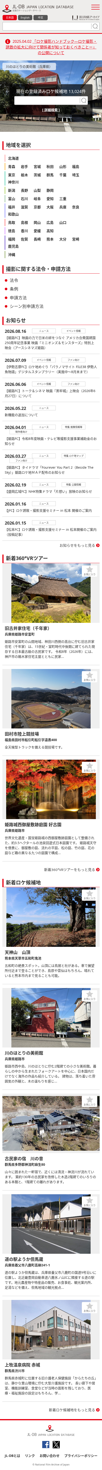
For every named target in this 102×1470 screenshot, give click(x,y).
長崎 (37, 239)
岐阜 (37, 198)
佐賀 (24, 239)
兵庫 (62, 207)
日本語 (10, 17)
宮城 (37, 166)
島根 (24, 222)
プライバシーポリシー (80, 1455)
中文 (40, 17)
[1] (94, 26)
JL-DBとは (12, 1455)
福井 (11, 207)
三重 (62, 198)
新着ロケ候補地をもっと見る (72, 1409)
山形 (62, 166)
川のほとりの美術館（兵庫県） (29, 66)
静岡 (50, 190)
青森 (11, 166)
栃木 (24, 174)
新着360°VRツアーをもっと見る (69, 869)
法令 (14, 280)
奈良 (75, 207)
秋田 (50, 166)
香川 (24, 230)
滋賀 (24, 207)
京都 (37, 207)
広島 (50, 222)
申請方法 (18, 297)
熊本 (50, 239)
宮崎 (75, 239)
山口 (62, 222)
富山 (11, 198)
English (25, 17)
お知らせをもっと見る (77, 545)
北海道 (13, 158)
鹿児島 (13, 246)
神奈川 (13, 182)
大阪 (50, 207)
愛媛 (37, 230)
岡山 (37, 222)
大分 (62, 239)
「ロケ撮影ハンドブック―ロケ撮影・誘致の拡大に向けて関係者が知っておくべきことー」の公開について (51, 47)
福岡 (11, 239)
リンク (30, 1455)
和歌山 (13, 214)
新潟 (11, 190)
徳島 (11, 230)
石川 (24, 198)
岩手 (24, 166)
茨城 (37, 174)
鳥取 (11, 222)
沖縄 (11, 254)
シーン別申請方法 (27, 306)
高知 (50, 230)
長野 (24, 190)
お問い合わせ (50, 1455)
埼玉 (75, 174)
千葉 (62, 174)
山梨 (37, 190)
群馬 (50, 174)
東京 (11, 174)
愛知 (50, 198)
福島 (75, 166)
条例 (14, 289)
